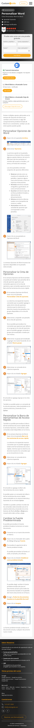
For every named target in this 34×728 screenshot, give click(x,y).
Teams (3, 689)
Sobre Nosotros (8, 643)
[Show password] (29, 51)
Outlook (18, 687)
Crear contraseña (23, 48)
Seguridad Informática (7, 695)
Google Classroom (6, 677)
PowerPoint (24, 687)
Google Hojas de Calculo (7, 679)
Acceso (23, 3)
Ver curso (7, 90)
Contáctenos (7, 699)
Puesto (5, 48)
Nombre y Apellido (9, 41)
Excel (7, 687)
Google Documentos (17, 677)
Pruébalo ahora (9, 78)
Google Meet (5, 681)
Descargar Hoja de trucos (12, 106)
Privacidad (23, 725)
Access (3, 687)
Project (29, 687)
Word (13, 689)
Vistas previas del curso (11, 671)
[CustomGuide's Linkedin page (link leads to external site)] (3, 711)
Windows (8, 689)
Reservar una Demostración (14, 717)
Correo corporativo (23, 41)
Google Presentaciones (20, 679)
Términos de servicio (13, 725)
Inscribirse (17, 55)
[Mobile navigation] (30, 3)
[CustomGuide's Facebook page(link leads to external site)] (7, 711)
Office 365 (12, 687)
